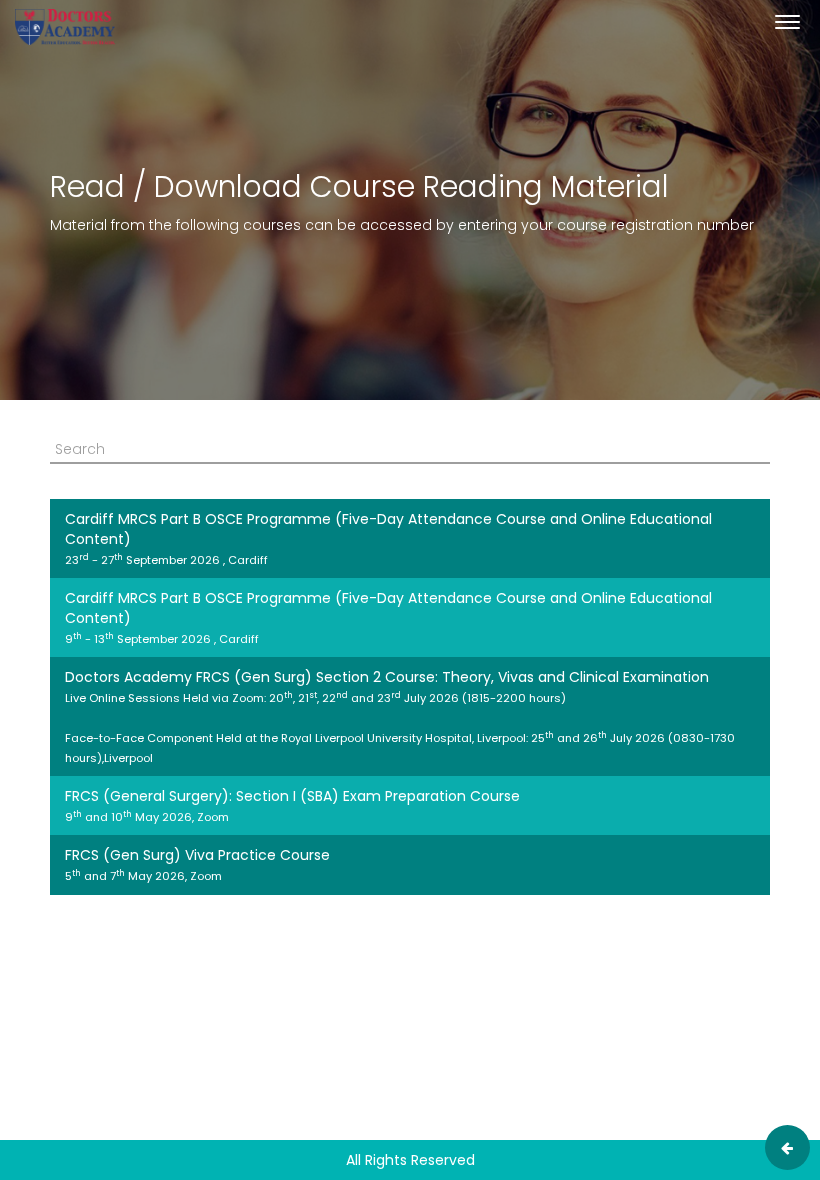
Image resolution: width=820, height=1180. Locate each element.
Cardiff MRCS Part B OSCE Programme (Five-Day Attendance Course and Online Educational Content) (388, 538)
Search (80, 449)
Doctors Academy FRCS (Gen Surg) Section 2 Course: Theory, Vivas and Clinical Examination (400, 716)
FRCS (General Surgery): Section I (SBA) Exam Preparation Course (292, 805)
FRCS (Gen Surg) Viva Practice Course (197, 864)
